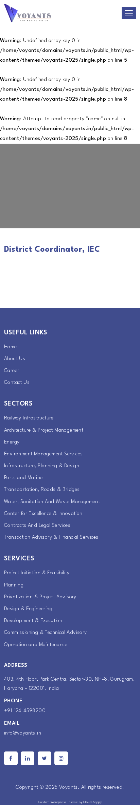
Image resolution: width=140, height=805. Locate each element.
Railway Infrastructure (29, 418)
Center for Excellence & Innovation (43, 513)
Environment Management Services (43, 454)
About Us (14, 359)
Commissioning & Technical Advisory (45, 632)
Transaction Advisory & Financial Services (51, 537)
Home (10, 347)
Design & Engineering (28, 609)
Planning (13, 585)
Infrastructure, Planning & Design (41, 466)
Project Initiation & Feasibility (37, 573)
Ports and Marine (23, 477)
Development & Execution (33, 620)
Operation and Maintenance (35, 644)
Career (11, 370)
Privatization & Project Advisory (40, 597)
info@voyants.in (22, 733)
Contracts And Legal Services (37, 525)
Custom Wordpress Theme (58, 802)
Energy (11, 442)
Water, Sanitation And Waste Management (52, 501)
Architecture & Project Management (43, 430)
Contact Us (17, 382)
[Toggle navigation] (129, 13)
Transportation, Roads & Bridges (42, 489)
